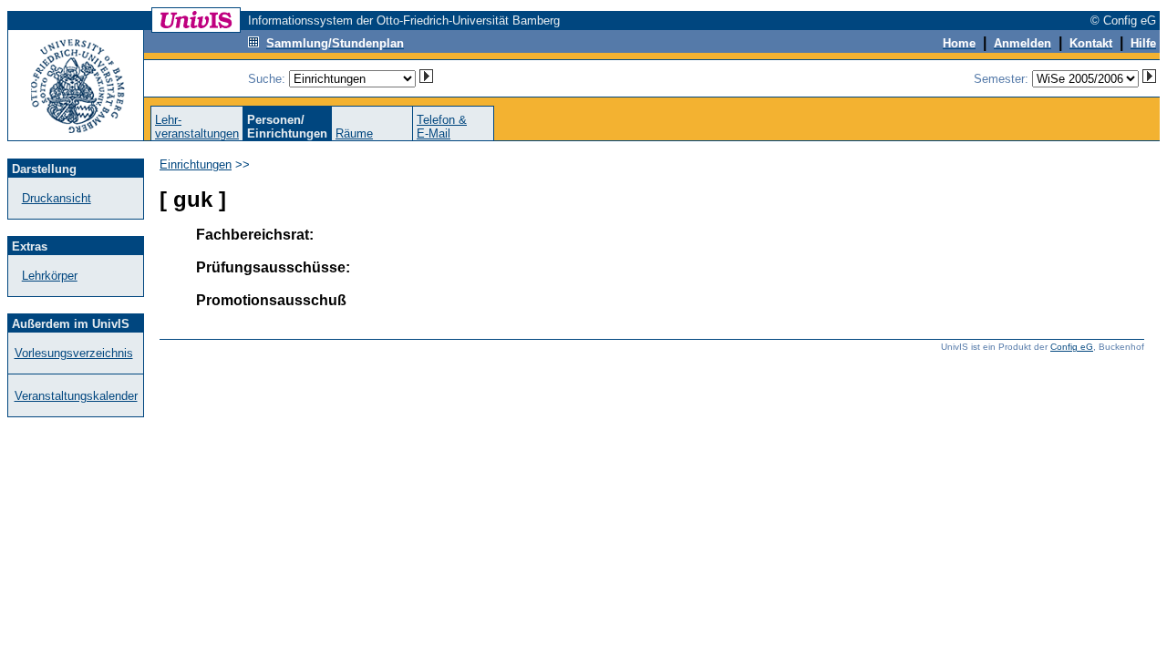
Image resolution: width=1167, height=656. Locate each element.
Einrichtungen (196, 164)
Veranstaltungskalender (76, 396)
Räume (354, 133)
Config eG (1071, 347)
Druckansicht (56, 198)
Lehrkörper (49, 275)
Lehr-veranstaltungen (197, 126)
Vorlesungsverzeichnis (74, 353)
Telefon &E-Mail (442, 126)
